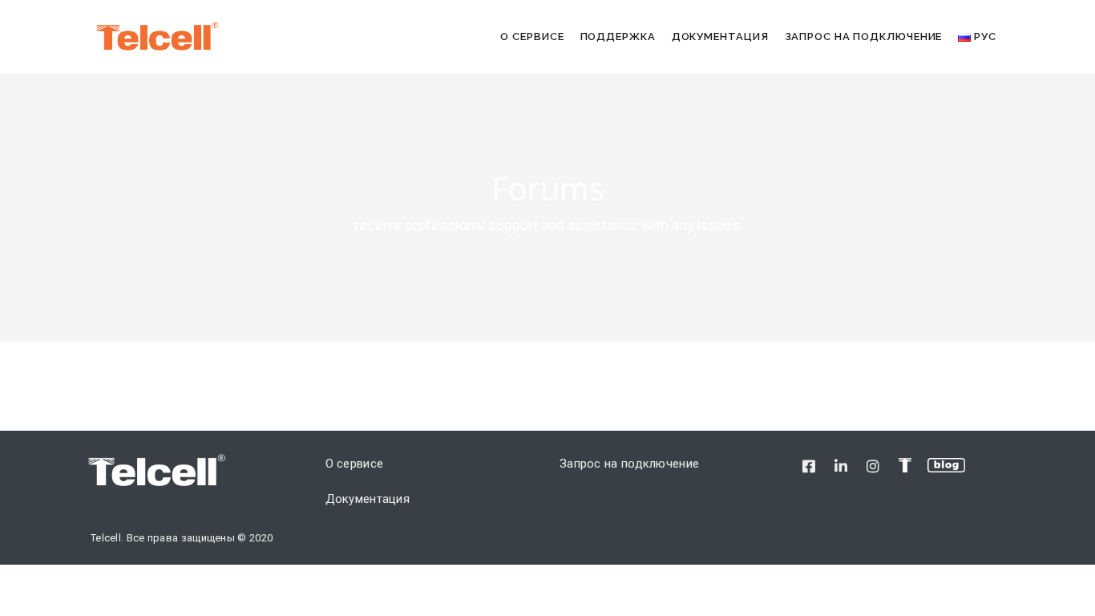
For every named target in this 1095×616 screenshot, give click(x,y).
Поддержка (618, 36)
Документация (720, 36)
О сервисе (532, 36)
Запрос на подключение (864, 36)
